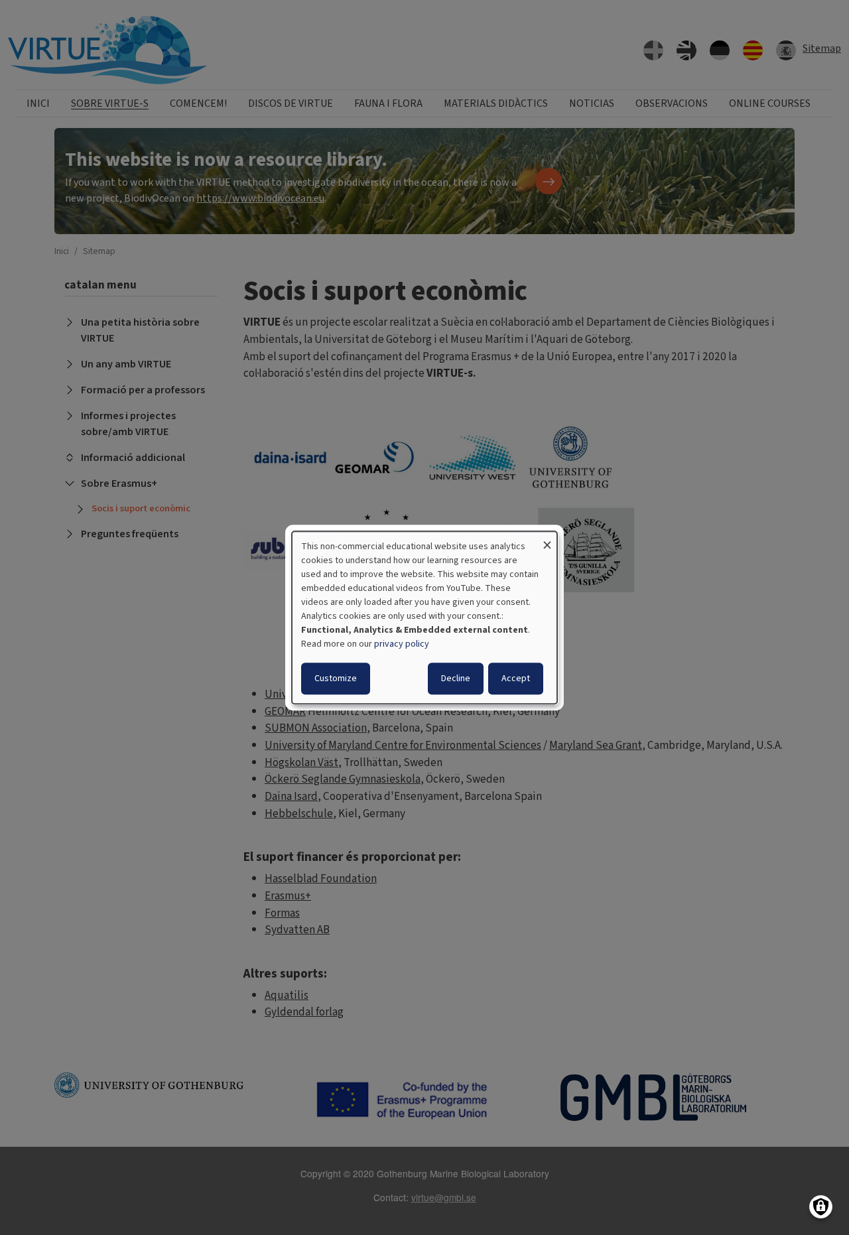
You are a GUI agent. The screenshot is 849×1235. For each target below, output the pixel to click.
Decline (455, 678)
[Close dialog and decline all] (547, 539)
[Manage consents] (820, 1206)
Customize (335, 678)
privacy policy (401, 644)
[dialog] (424, 617)
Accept (515, 678)
